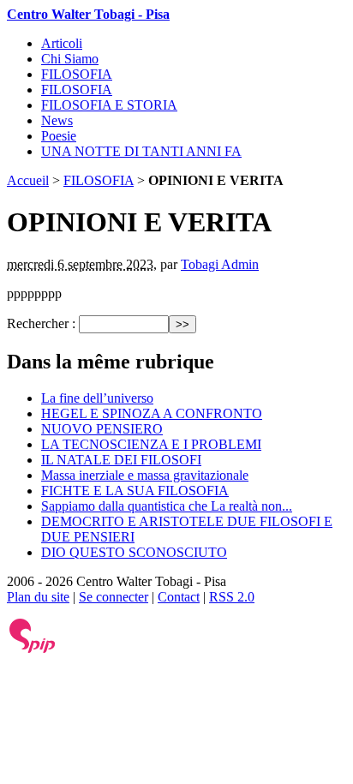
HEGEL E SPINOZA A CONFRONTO (151, 413)
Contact (179, 596)
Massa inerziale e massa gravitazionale (144, 475)
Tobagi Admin (220, 264)
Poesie (58, 136)
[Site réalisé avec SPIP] (32, 649)
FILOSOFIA (76, 74)
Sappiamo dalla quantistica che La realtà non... (166, 506)
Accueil (28, 180)
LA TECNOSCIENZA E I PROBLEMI (151, 444)
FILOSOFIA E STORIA (109, 105)
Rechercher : (41, 323)
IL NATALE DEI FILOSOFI (121, 459)
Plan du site (38, 596)
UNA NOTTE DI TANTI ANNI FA (141, 151)
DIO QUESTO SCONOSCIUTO (134, 552)
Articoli (61, 43)
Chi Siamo (70, 58)
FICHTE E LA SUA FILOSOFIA (135, 490)
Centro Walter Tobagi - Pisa (88, 14)
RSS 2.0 (231, 596)
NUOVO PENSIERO (102, 429)
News (57, 120)
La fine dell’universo (97, 398)
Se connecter (113, 596)
